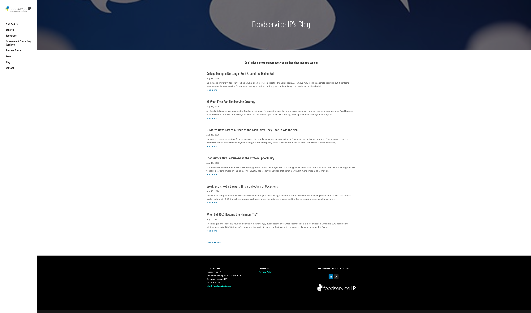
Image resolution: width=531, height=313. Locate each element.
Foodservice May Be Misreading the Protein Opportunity (240, 158)
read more (211, 89)
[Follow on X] (336, 276)
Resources (11, 35)
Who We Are (12, 24)
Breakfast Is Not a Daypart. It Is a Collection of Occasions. (242, 186)
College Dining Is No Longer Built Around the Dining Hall (240, 73)
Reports (10, 29)
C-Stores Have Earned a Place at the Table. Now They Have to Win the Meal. (252, 130)
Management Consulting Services (18, 43)
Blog (8, 62)
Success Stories (14, 50)
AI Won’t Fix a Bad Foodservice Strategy (230, 101)
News (8, 56)
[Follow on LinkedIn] (331, 276)
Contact (10, 67)
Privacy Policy (265, 271)
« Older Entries (213, 242)
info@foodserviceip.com (219, 286)
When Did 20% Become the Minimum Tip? (232, 214)
